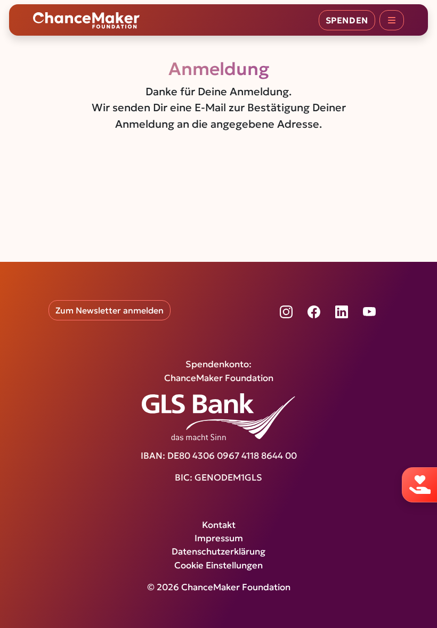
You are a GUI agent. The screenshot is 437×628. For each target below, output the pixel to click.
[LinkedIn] (341, 312)
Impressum (219, 538)
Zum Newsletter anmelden (109, 310)
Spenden (347, 20)
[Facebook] (314, 312)
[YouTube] (369, 312)
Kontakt (219, 525)
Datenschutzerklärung (218, 551)
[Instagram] (286, 312)
